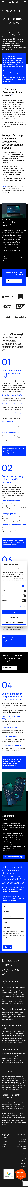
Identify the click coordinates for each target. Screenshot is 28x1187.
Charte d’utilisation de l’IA (21, 1147)
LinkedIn (4, 1144)
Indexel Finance (22, 1161)
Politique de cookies (21, 1144)
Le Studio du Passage (23, 1157)
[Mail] (25, 2)
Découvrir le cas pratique (14, 857)
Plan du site (23, 1151)
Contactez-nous (14, 281)
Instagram (5, 1141)
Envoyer (8, 947)
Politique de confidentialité (22, 1140)
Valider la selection (14, 617)
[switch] (24, 591)
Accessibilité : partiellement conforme (22, 1165)
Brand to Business (21, 1134)
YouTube (4, 1147)
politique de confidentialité (11, 933)
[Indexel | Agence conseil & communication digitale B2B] (14, 2)
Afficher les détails (18, 607)
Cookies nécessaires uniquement (14, 622)
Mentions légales (22, 1137)
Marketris (24, 1154)
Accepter (14, 612)
